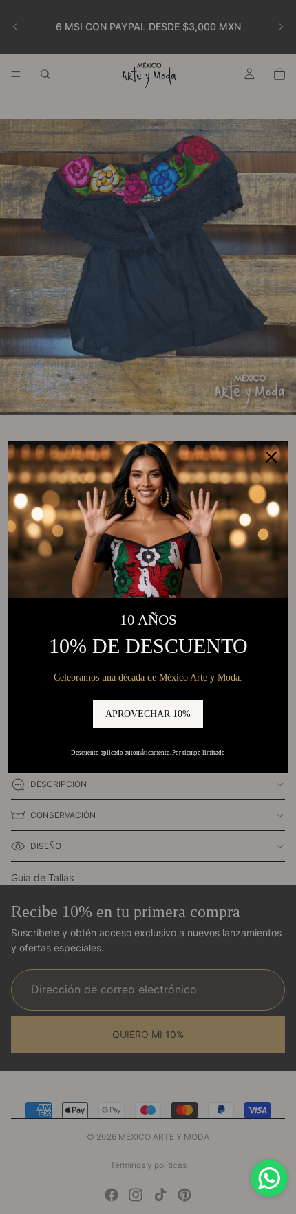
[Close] (271, 457)
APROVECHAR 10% (148, 714)
